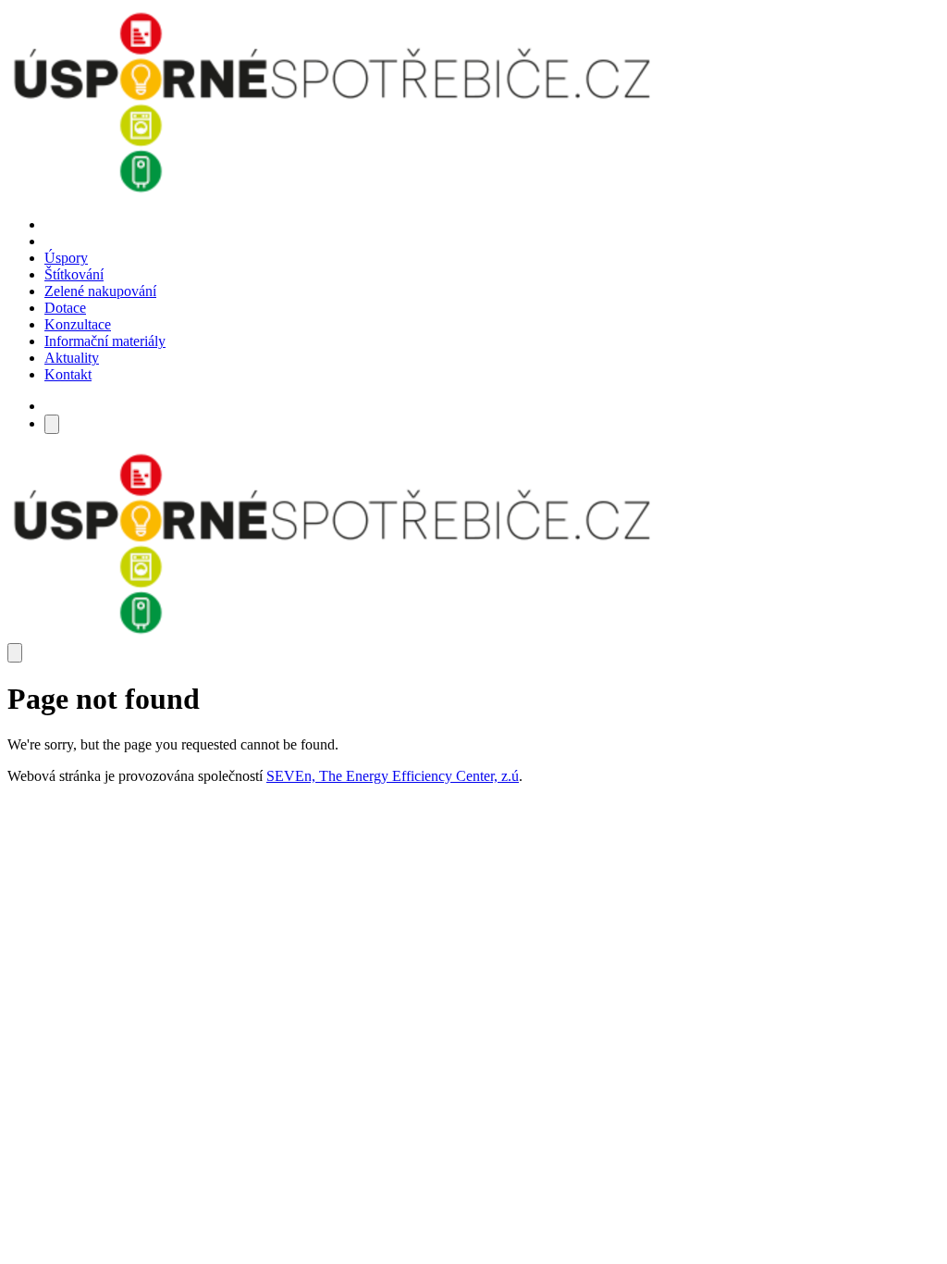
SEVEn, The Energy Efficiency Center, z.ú (392, 776)
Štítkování (74, 274)
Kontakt (68, 374)
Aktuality (71, 358)
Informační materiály (105, 341)
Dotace (65, 308)
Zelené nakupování (100, 291)
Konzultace (77, 324)
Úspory (66, 258)
